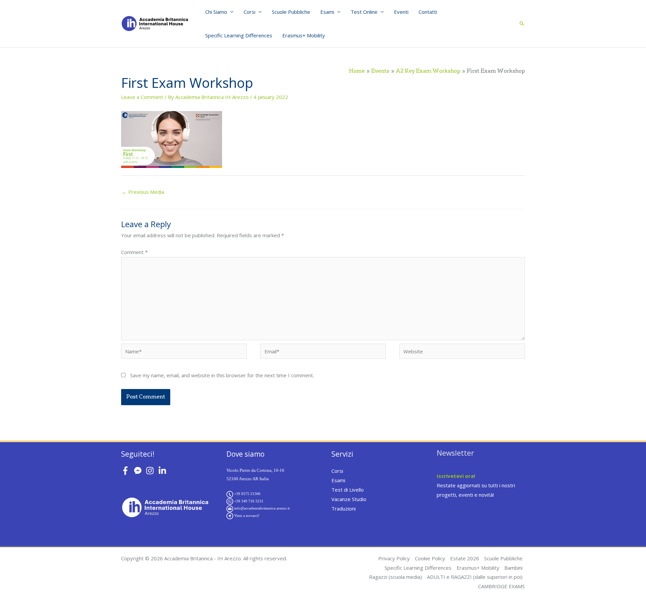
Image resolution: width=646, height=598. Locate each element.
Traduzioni (343, 508)
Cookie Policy (430, 558)
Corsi (249, 11)
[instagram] (151, 470)
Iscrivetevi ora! (456, 475)
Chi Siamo (216, 11)
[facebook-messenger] (139, 470)
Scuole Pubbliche (291, 11)
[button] (522, 24)
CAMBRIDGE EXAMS (501, 586)
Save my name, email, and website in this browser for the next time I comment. (222, 375)
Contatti (428, 11)
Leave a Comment (142, 97)
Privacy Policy (394, 558)
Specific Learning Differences (238, 35)
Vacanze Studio (348, 499)
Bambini (513, 567)
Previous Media (143, 191)
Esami (327, 11)
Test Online (364, 11)
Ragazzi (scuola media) (395, 576)
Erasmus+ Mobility (303, 35)
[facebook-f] (126, 470)
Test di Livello (347, 489)
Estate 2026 (464, 558)
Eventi (401, 11)
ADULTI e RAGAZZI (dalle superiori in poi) (475, 576)
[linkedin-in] (163, 470)
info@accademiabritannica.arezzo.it (262, 508)
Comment (134, 252)
